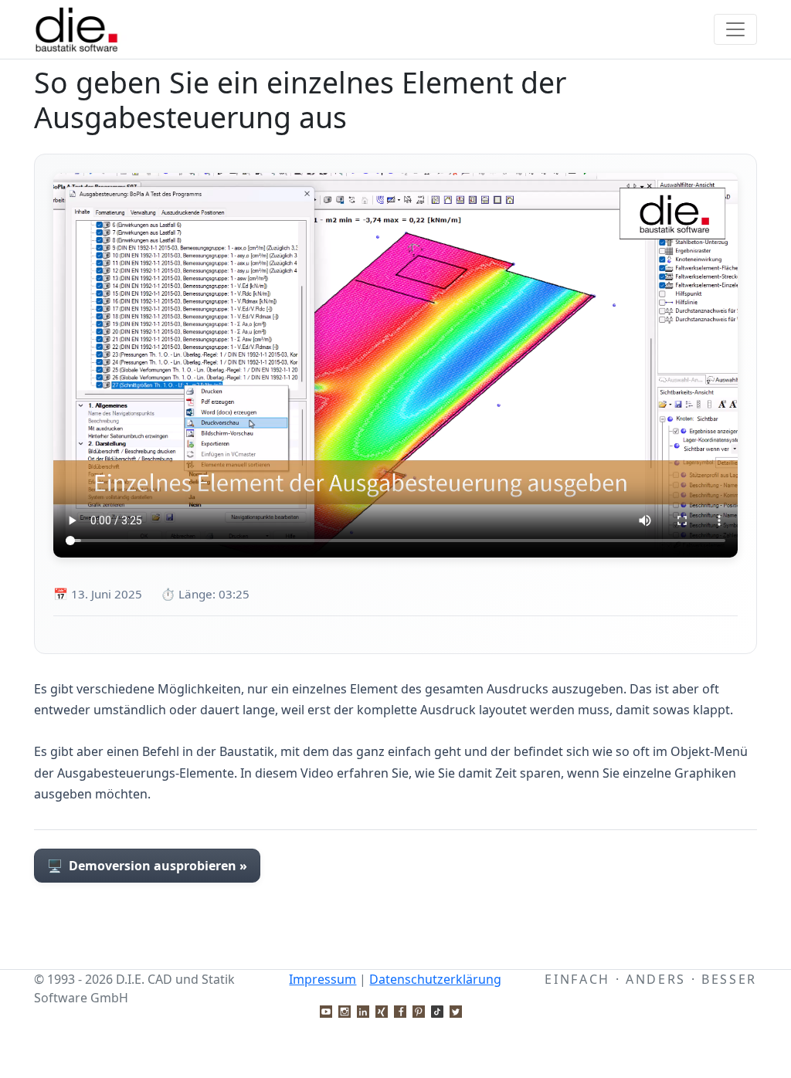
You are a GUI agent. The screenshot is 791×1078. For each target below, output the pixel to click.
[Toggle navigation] (735, 29)
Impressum (322, 979)
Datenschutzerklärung (435, 979)
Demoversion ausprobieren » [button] (147, 865)
